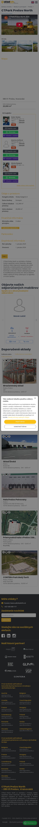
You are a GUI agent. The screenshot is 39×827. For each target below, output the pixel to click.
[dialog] (19, 413)
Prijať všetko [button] (20, 422)
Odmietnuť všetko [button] (20, 427)
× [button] (35, 398)
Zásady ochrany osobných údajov (18, 417)
